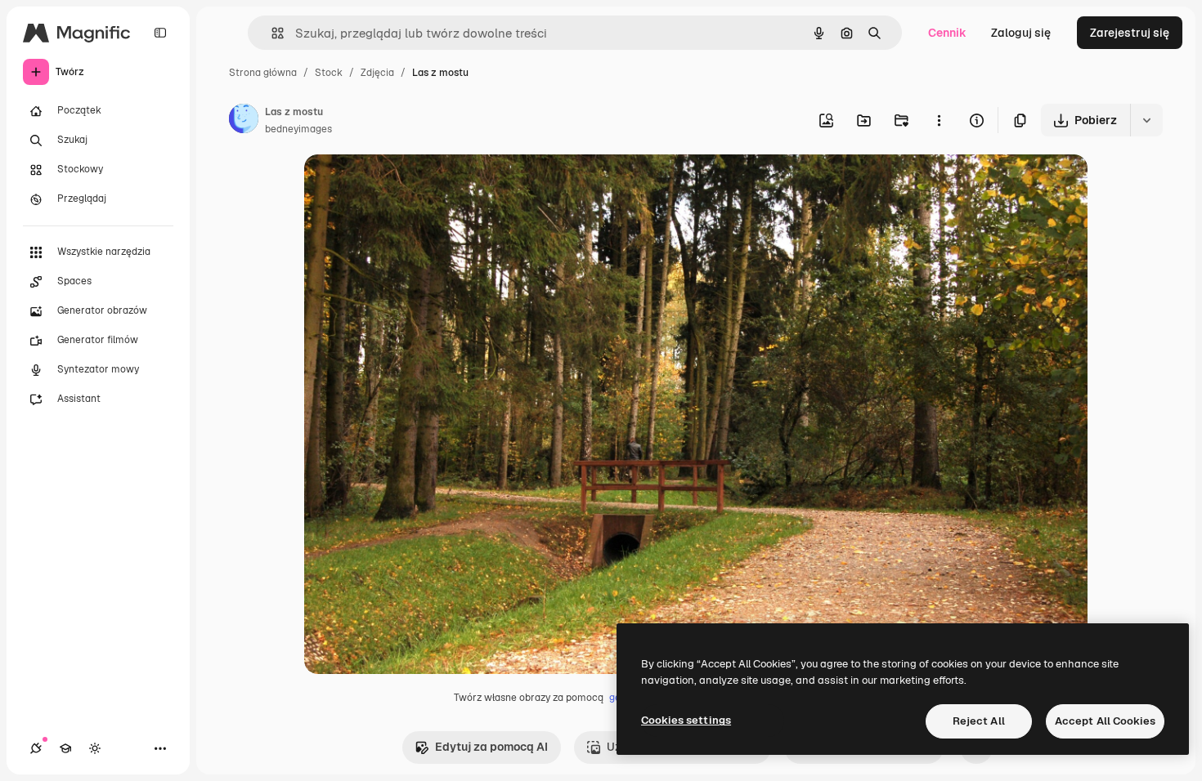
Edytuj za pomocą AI (491, 746)
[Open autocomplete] (271, 33)
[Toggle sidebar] (160, 33)
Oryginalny (417, 186)
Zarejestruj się (1129, 32)
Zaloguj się (1021, 32)
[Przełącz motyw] (95, 748)
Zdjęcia (377, 72)
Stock (329, 72)
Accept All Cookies (1105, 721)
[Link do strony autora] (243, 121)
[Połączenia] (36, 748)
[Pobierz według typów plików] (1146, 120)
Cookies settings (686, 720)
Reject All (979, 721)
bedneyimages (298, 129)
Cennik (947, 32)
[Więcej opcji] (938, 120)
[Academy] (65, 748)
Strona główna (263, 72)
